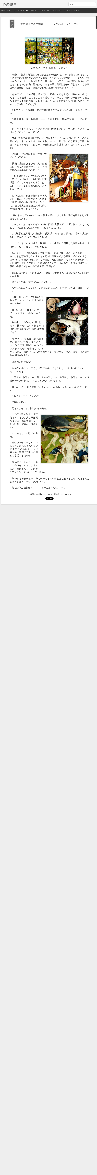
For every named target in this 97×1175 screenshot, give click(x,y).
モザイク (34, 10)
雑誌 (28, 10)
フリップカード (18, 10)
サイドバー (44, 10)
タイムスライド (73, 10)
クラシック (5, 10)
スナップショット (58, 10)
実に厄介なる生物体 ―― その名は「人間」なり (49, 24)
